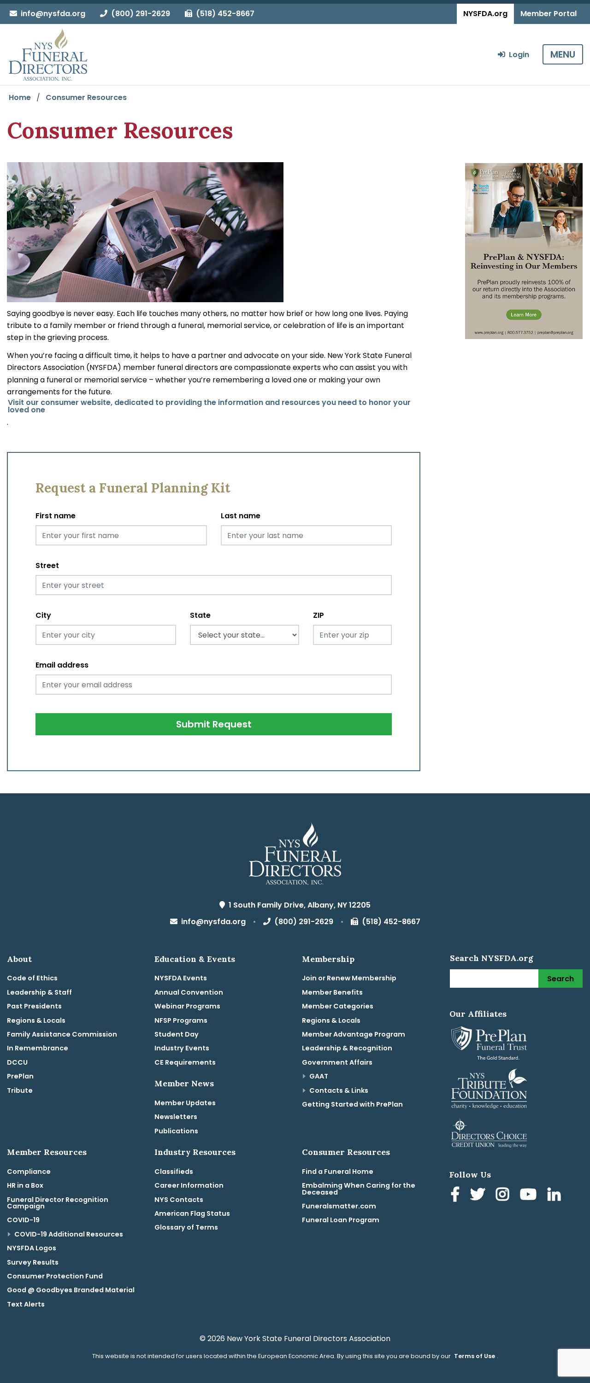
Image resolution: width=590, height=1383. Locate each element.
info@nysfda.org (51, 13)
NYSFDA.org (485, 13)
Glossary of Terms (186, 1227)
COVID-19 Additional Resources (68, 1234)
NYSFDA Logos (31, 1248)
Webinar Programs (187, 1006)
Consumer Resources (86, 97)
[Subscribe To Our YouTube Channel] (530, 1196)
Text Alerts (26, 1304)
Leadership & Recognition (347, 1048)
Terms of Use (474, 1356)
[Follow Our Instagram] (504, 1196)
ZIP (318, 615)
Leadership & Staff (39, 992)
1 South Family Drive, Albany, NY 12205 (298, 905)
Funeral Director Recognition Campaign (57, 1203)
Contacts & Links (338, 1090)
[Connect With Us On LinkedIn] (556, 1196)
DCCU (17, 1062)
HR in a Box (25, 1185)
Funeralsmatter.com (339, 1206)
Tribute (20, 1090)
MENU (562, 54)
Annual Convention (188, 992)
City (43, 615)
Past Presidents (34, 1006)
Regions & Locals (36, 1020)
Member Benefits (332, 992)
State (200, 615)
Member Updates (185, 1103)
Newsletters (175, 1116)
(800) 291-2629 (138, 13)
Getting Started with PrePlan (352, 1104)
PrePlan (20, 1076)
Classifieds (173, 1171)
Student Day (176, 1034)
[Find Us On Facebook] (457, 1196)
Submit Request (214, 724)
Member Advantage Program (353, 1034)
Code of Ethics (32, 978)
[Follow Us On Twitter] (479, 1196)
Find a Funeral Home (337, 1171)
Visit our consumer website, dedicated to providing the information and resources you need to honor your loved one (209, 406)
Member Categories (337, 1006)
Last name (240, 515)
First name (55, 515)
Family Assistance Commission (62, 1034)
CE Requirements (185, 1062)
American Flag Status (192, 1213)
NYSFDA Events (180, 978)
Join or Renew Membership (349, 978)
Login (517, 54)
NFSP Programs (180, 1020)
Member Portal (548, 13)
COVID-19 (23, 1220)
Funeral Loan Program (340, 1220)
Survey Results (33, 1262)
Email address (61, 665)
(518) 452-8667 (223, 13)
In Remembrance (37, 1048)
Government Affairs (337, 1062)
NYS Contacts (178, 1199)
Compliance (29, 1171)
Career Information (189, 1185)
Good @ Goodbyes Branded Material (71, 1290)
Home (20, 97)
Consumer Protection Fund (55, 1276)
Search (560, 978)
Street (47, 565)
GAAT (318, 1076)
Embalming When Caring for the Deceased (358, 1188)
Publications (176, 1131)
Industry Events (181, 1048)
